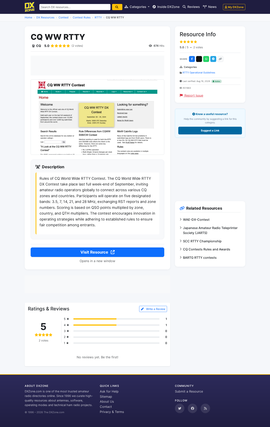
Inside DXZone (168, 7)
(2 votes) (77, 45)
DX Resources (45, 17)
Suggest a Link (210, 130)
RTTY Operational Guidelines (199, 72)
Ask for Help (109, 391)
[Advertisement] (97, 65)
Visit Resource (94, 252)
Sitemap (106, 396)
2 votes (198, 47)
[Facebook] (192, 59)
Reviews (193, 7)
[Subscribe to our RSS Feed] (205, 408)
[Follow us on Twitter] (179, 408)
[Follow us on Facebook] (192, 408)
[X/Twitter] (199, 59)
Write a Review (155, 309)
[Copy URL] (220, 59)
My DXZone (236, 7)
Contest (64, 17)
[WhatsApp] (206, 59)
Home (28, 17)
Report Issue (193, 95)
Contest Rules (82, 17)
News (212, 7)
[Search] (117, 7)
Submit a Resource (189, 391)
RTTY (98, 17)
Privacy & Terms (112, 412)
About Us (107, 401)
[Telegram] (213, 59)
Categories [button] (138, 7)
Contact (106, 407)
